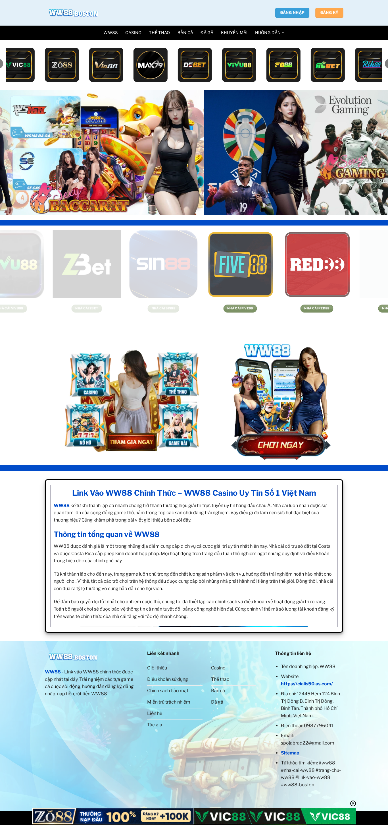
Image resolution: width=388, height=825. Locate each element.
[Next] (373, 152)
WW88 (110, 32)
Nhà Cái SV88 (235, 308)
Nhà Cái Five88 (81, 308)
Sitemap (290, 753)
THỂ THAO (159, 32)
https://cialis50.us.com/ (307, 684)
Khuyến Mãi (234, 32)
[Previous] (15, 152)
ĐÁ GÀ (207, 32)
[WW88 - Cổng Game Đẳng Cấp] (73, 13)
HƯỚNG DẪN (268, 32)
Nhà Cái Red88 (157, 308)
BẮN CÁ (185, 32)
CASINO (133, 32)
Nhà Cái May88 (311, 308)
